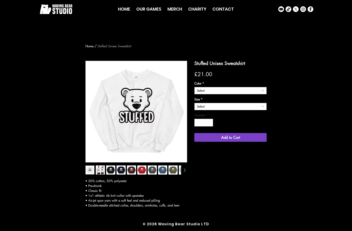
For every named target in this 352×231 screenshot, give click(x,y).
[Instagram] (303, 9)
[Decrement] (197, 122)
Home (89, 46)
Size (198, 99)
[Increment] (210, 122)
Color (199, 83)
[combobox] (230, 90)
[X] (296, 9)
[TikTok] (288, 9)
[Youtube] (281, 9)
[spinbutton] (203, 122)
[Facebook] (310, 9)
